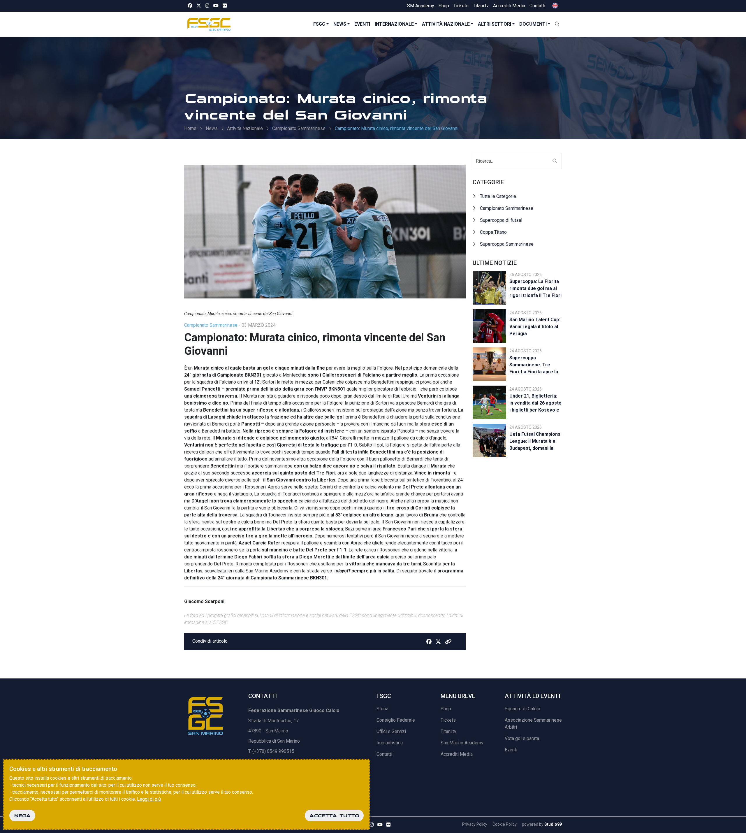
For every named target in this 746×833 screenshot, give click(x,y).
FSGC (319, 24)
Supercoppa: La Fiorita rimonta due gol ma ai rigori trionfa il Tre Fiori (535, 288)
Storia (382, 708)
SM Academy (420, 5)
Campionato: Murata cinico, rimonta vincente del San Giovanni (396, 128)
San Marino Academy (462, 743)
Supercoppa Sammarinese (507, 244)
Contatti (537, 5)
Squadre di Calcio (522, 708)
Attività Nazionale (245, 128)
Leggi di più (149, 799)
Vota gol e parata (522, 738)
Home (190, 128)
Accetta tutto (334, 815)
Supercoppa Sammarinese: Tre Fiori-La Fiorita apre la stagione (533, 365)
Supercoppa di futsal (501, 220)
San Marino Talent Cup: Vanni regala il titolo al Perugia (534, 326)
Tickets (461, 5)
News (339, 24)
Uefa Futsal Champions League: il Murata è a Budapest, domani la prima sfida (534, 442)
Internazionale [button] (394, 24)
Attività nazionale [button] (446, 24)
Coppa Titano (493, 232)
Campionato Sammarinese (299, 128)
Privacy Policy (474, 824)
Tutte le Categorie (498, 196)
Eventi (362, 24)
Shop (444, 5)
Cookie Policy (504, 824)
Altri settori (494, 24)
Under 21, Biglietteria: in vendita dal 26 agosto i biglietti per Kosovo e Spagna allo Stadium (535, 403)
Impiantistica (389, 743)
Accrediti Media (509, 5)
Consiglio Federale (395, 720)
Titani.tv (481, 5)
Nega (22, 815)
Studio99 (553, 824)
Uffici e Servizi (391, 731)
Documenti (533, 24)
